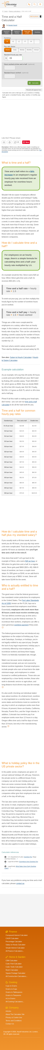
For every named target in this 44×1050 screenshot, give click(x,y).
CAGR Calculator (12, 938)
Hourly (8, 50)
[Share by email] (4, 142)
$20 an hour (30, 561)
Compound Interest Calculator (17, 935)
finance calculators (15, 11)
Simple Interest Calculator (15, 948)
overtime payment (21, 625)
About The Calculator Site (15, 1014)
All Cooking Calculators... (15, 1002)
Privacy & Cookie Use (14, 1017)
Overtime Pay (28, 857)
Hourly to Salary (6, 32)
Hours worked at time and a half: (15, 64)
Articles (8, 1011)
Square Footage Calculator (15, 973)
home (6, 11)
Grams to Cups (11, 989)
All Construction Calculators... (16, 976)
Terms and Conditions (14, 1021)
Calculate (35, 83)
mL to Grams (10, 998)
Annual (36, 50)
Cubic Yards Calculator (14, 967)
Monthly (29, 50)
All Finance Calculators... (15, 951)
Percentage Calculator (14, 941)
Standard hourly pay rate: (13, 55)
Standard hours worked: (12, 73)
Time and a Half (27, 32)
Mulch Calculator (12, 970)
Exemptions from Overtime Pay (28, 862)
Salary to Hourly (17, 32)
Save (27, 142)
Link (17, 142)
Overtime (37, 32)
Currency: (7, 38)
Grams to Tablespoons (14, 992)
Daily (14, 50)
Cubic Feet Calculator (14, 964)
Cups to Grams (11, 986)
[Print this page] (9, 142)
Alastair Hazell (12, 25)
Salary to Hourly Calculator (21, 357)
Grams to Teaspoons (13, 995)
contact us (20, 883)
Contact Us (10, 1024)
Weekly (22, 50)
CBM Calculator (11, 960)
